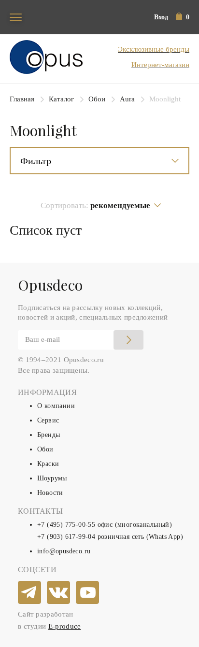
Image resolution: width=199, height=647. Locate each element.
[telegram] (30, 593)
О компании (56, 405)
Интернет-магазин (160, 65)
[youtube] (88, 593)
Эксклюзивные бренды (153, 49)
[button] (182, 17)
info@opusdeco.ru (63, 551)
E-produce (64, 626)
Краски (48, 463)
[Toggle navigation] (16, 17)
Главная (22, 99)
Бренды (48, 434)
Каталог (61, 99)
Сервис (48, 420)
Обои (96, 99)
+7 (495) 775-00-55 (66, 524)
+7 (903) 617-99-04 (66, 536)
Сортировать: (95, 205)
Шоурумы (52, 478)
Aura (127, 99)
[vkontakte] (59, 593)
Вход (161, 17)
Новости (50, 492)
